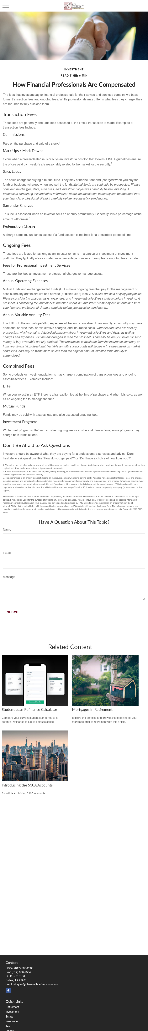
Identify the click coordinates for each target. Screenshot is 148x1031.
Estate (9, 1016)
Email (7, 553)
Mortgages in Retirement (92, 710)
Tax (8, 1026)
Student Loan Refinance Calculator (29, 710)
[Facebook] (8, 990)
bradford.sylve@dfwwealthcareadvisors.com (32, 984)
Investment (12, 1011)
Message (9, 576)
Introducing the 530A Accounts (27, 785)
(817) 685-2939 (23, 968)
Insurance (12, 1021)
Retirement (12, 1007)
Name (7, 529)
